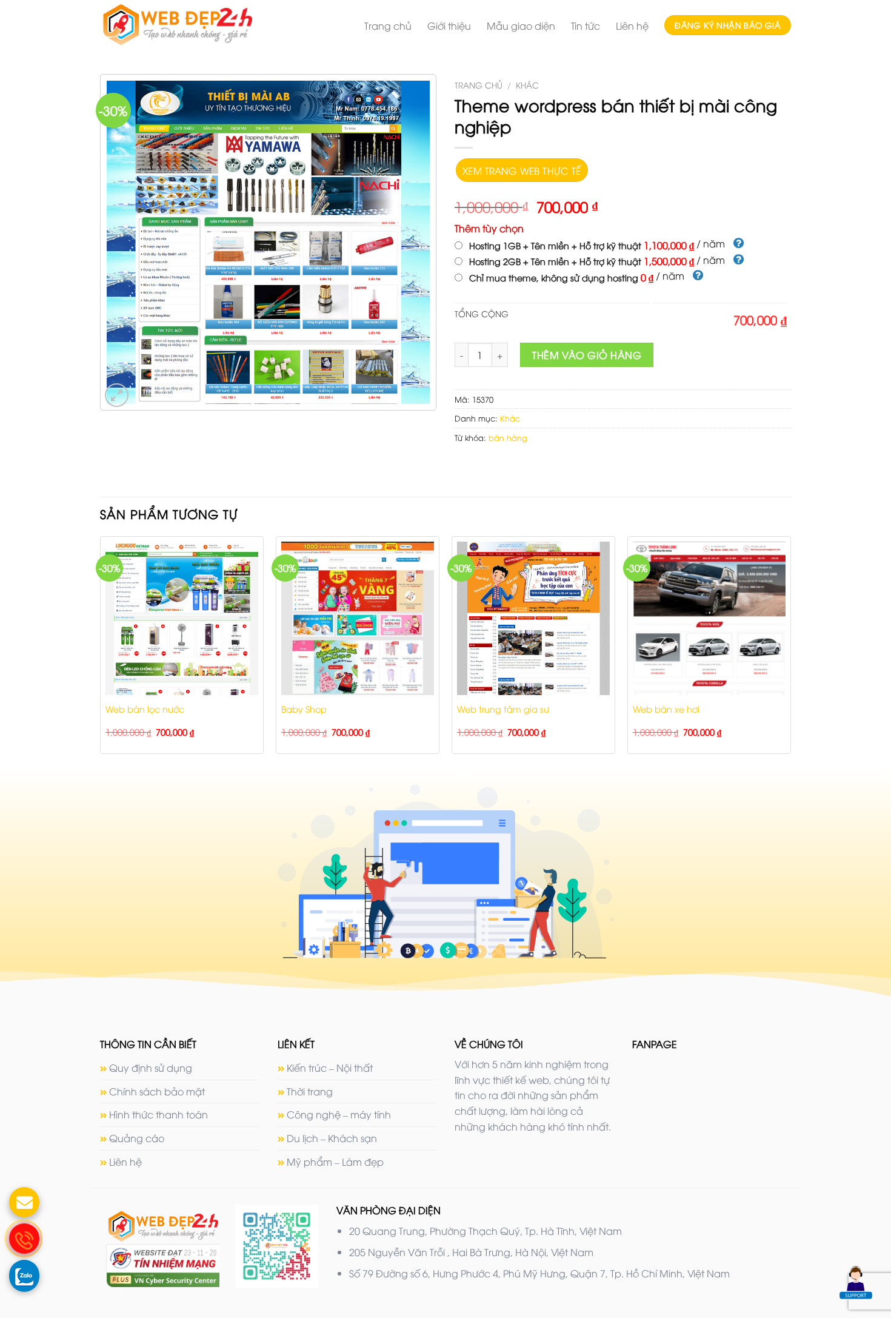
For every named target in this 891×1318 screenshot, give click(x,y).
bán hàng (508, 437)
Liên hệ (632, 25)
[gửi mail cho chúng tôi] (24, 1202)
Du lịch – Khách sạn (332, 1138)
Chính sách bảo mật (157, 1091)
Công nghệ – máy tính (339, 1114)
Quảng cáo (136, 1138)
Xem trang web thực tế (521, 170)
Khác (527, 84)
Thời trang (310, 1091)
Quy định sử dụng (150, 1067)
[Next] (790, 650)
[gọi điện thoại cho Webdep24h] (24, 1238)
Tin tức (585, 25)
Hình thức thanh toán (158, 1114)
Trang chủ (388, 25)
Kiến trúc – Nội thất (330, 1067)
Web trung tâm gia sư (503, 709)
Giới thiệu (449, 25)
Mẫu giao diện (521, 25)
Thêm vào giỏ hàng (586, 354)
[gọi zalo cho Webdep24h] (24, 1275)
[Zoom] (116, 395)
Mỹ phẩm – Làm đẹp (335, 1161)
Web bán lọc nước (144, 709)
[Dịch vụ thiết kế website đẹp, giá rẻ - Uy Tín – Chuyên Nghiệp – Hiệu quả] (199, 25)
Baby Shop (304, 709)
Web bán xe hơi (666, 709)
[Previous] (101, 650)
